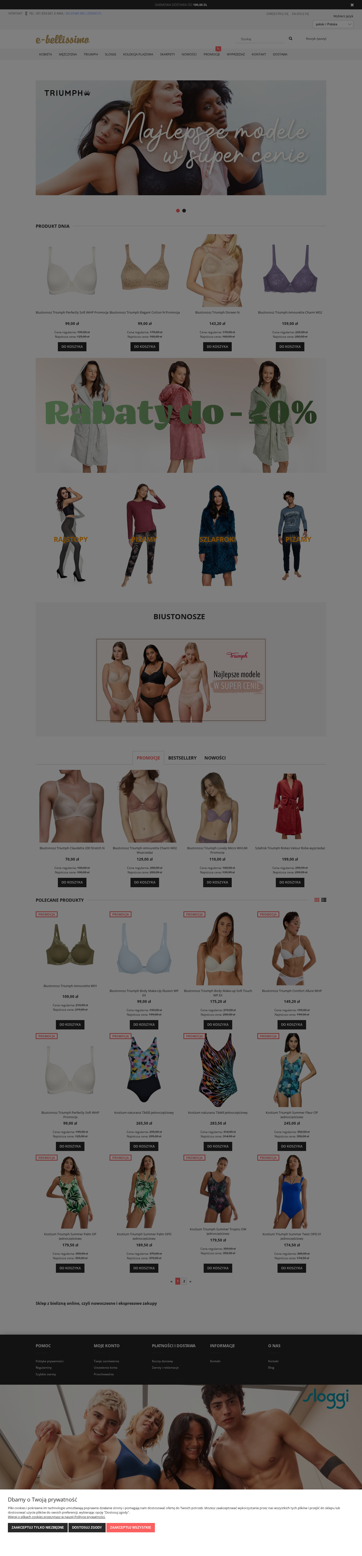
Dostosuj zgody (87, 1527)
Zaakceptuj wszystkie (130, 1527)
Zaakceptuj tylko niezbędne (38, 1527)
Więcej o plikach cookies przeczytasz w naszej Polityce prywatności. (56, 1517)
